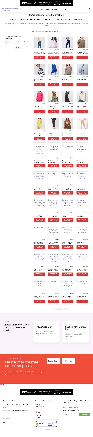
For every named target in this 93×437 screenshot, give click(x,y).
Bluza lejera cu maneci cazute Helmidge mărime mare (82, 190)
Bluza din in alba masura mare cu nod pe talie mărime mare (81, 217)
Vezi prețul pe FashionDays (39, 57)
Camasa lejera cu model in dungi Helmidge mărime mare (39, 190)
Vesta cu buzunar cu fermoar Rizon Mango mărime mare (81, 108)
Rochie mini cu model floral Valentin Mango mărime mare (38, 271)
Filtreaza (18, 47)
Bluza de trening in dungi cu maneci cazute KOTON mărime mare (39, 81)
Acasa (42, 9)
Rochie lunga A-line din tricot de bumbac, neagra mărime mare (53, 162)
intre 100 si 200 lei (39, 406)
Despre (38, 417)
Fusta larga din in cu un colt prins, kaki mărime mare (39, 298)
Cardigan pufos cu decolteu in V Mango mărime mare (67, 298)
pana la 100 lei (38, 404)
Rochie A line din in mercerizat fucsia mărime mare (82, 271)
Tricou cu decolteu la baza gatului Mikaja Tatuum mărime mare (39, 217)
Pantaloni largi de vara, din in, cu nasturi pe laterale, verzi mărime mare (67, 162)
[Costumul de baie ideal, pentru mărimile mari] (46, 331)
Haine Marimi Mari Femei (53, 9)
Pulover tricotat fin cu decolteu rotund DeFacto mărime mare (39, 54)
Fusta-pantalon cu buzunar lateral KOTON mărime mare (67, 244)
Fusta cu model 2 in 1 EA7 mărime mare (82, 134)
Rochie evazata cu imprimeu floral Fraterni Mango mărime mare (67, 271)
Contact (39, 415)
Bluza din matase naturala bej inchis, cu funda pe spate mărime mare (67, 81)
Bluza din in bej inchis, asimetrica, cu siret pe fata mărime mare (82, 54)
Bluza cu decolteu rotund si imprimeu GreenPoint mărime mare (67, 54)
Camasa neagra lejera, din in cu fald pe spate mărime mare (53, 190)
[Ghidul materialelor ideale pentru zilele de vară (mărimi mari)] (75, 331)
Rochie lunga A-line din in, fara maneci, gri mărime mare (67, 108)
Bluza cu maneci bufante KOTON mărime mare (81, 162)
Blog (64, 9)
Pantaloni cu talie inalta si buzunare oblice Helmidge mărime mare (53, 271)
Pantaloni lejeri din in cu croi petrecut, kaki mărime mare (53, 108)
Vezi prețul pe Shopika (54, 57)
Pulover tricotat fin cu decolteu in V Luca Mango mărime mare (67, 217)
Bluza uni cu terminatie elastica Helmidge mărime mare (39, 162)
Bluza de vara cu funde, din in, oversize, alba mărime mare (81, 298)
